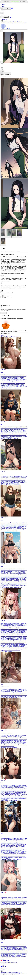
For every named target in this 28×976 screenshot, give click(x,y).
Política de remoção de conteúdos (12, 22)
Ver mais (2, 335)
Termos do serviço (13, 21)
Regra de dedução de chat (6, 73)
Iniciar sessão (5, 8)
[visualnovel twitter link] (3, 966)
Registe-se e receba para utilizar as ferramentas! (14, 2)
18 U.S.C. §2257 (22, 22)
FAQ (2, 970)
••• (1, 69)
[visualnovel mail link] (4, 970)
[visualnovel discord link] (12, 8)
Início (3, 4)
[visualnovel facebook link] (1, 966)
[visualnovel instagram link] (5, 966)
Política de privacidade (5, 21)
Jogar (3, 71)
